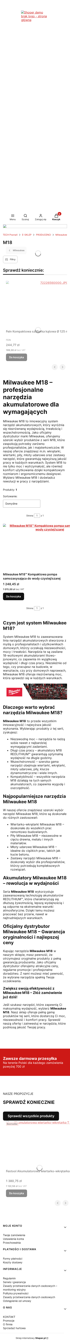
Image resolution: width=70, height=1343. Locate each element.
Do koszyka (16, 357)
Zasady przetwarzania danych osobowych (29, 1297)
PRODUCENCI (43, 234)
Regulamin (9, 1278)
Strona (29, 515)
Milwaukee (61, 234)
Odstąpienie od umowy (17, 1300)
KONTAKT (9, 1316)
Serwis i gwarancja (14, 1282)
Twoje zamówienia (14, 1235)
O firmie (8, 1324)
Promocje (8, 1320)
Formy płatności (12, 1258)
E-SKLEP (27, 234)
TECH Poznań (10, 234)
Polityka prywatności (15, 1293)
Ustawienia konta (13, 1238)
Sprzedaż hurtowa (14, 1328)
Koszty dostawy (12, 1262)
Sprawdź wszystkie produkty (31, 1116)
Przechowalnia (12, 1242)
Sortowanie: (10, 496)
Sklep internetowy (31, 1338)
